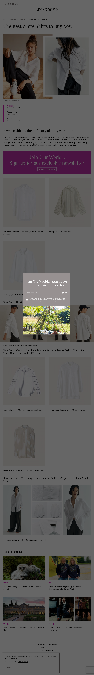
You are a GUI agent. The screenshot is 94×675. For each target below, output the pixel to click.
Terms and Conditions (42, 299)
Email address (31, 294)
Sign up (64, 293)
